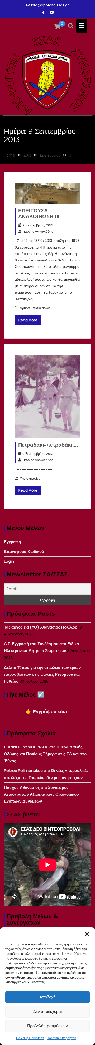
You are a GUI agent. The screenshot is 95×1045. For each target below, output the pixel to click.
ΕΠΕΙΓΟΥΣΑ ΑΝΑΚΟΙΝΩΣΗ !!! (39, 213)
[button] (87, 934)
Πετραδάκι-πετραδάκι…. (48, 445)
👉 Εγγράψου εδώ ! (48, 711)
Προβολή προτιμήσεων (47, 1026)
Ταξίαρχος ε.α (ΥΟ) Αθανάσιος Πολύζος (40, 627)
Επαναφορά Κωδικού (24, 551)
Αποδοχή (47, 997)
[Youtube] (52, 12)
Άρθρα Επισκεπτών (35, 307)
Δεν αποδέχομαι (47, 1011)
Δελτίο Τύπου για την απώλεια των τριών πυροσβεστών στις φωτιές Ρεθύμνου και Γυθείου (42, 674)
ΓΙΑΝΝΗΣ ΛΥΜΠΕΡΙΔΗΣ (26, 747)
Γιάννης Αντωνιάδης (37, 231)
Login (9, 561)
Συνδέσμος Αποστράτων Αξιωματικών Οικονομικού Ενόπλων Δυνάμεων (41, 794)
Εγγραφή (12, 542)
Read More (27, 320)
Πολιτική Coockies (30, 1038)
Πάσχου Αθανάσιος (22, 787)
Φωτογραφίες (30, 478)
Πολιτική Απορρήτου (61, 1038)
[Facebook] (43, 12)
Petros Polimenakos (23, 770)
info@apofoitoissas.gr (50, 5)
